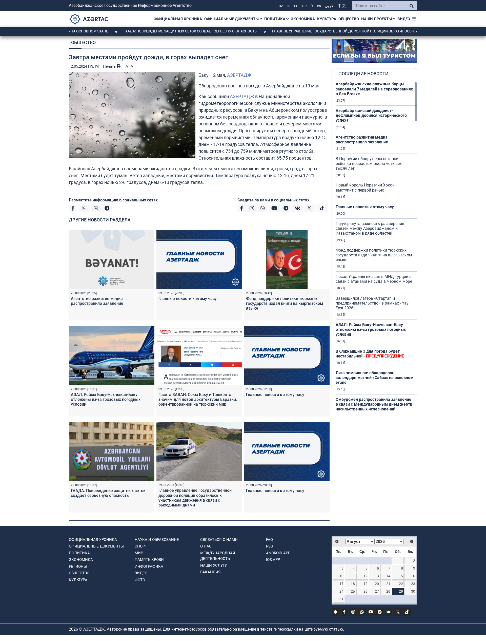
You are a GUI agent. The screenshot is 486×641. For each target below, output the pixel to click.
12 (365, 576)
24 (341, 591)
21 (388, 584)
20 (377, 584)
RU (288, 5)
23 (413, 584)
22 (401, 584)
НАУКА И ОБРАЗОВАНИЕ (157, 539)
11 (353, 576)
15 (401, 576)
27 (377, 591)
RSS (269, 546)
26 (365, 591)
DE (304, 5)
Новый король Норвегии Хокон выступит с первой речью (365, 187)
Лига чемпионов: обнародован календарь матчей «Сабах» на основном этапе (374, 377)
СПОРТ (141, 546)
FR (311, 5)
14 (388, 576)
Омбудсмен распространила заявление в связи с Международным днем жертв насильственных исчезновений (374, 404)
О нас (206, 546)
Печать (110, 66)
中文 (342, 5)
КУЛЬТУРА (326, 19)
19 (365, 584)
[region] (376, 246)
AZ (281, 5)
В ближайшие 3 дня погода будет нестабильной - (370, 354)
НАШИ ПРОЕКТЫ (377, 19)
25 (353, 591)
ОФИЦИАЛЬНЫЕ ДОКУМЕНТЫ (232, 19)
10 (341, 576)
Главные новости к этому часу (187, 298)
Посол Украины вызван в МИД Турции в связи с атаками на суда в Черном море (374, 279)
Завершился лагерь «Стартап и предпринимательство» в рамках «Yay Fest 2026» (372, 303)
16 (413, 576)
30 (413, 591)
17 (341, 584)
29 (401, 591)
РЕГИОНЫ (78, 566)
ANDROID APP (278, 553)
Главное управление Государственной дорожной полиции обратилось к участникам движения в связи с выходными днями (195, 497)
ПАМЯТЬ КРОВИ (149, 559)
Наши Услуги (214, 565)
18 (353, 584)
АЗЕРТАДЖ (239, 75)
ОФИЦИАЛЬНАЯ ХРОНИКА (178, 19)
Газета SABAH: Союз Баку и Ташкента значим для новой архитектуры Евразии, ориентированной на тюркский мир (197, 399)
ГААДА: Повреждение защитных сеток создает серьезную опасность (167, 31)
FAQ (269, 539)
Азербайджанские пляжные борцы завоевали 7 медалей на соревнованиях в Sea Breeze (374, 89)
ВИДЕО (403, 19)
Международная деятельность (217, 556)
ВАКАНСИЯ (210, 572)
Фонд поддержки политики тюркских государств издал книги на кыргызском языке (284, 303)
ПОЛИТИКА (275, 19)
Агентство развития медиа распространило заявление (97, 301)
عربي (329, 5)
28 (388, 591)
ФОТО (140, 580)
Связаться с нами (219, 539)
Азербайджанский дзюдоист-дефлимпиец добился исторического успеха (371, 115)
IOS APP (273, 559)
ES (319, 5)
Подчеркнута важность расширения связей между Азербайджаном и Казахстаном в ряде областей (370, 228)
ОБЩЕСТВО (348, 19)
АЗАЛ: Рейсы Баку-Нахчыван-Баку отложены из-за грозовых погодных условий (105, 399)
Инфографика (149, 566)
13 (377, 576)
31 (341, 599)
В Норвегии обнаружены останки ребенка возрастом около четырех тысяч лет (369, 163)
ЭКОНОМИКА (303, 19)
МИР (139, 553)
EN (296, 5)
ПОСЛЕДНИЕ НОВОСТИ (363, 73)
